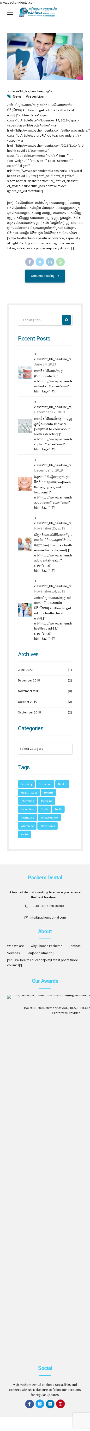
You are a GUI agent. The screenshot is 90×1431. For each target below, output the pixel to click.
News (17, 96)
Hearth (48, 792)
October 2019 (27, 702)
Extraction (45, 784)
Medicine (46, 801)
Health (62, 784)
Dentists (75, 946)
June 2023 (25, 670)
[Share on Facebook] (29, 262)
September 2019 (29, 712)
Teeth (44, 809)
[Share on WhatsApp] (60, 262)
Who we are (15, 946)
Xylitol (24, 834)
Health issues (29, 792)
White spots (48, 826)
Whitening (27, 826)
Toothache (27, 817)
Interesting (27, 801)
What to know (49, 817)
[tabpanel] (45, 56)
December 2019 (29, 680)
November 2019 (29, 691)
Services (13, 953)
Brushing (26, 784)
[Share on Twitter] (40, 262)
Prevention (35, 96)
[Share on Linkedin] (50, 262)
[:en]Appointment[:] (40, 953)
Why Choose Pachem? (46, 946)
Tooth (58, 809)
